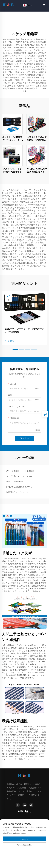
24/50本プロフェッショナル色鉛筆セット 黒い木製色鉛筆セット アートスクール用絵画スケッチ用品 (12, 170)
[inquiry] (45, 414)
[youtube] (31, 805)
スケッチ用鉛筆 (12, 471)
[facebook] (18, 805)
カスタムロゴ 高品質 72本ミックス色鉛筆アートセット (37, 139)
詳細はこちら (12, 124)
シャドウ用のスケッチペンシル (19, 476)
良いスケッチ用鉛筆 (14, 481)
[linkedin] (24, 805)
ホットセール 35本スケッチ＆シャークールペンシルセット (12, 139)
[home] (8, 5)
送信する (24, 438)
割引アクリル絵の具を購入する (19, 487)
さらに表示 (9, 341)
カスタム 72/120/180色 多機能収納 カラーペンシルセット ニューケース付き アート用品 (37, 170)
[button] (15, 349)
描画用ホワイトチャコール (17, 492)
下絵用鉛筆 (29, 471)
